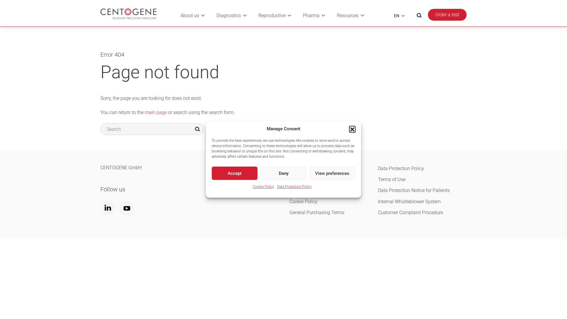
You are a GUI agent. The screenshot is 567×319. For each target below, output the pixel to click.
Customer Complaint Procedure (410, 212)
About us (189, 15)
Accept (235, 173)
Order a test (447, 14)
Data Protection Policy (294, 187)
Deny (284, 173)
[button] (352, 129)
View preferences (332, 173)
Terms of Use (391, 179)
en (396, 15)
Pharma (311, 15)
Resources (348, 15)
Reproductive (272, 15)
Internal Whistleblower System (409, 201)
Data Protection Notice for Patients (414, 190)
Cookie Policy (263, 187)
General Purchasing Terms (316, 212)
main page (156, 112)
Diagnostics (228, 15)
